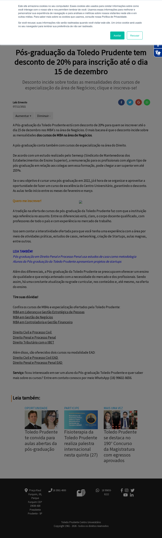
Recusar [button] (134, 35)
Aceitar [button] (117, 35)
